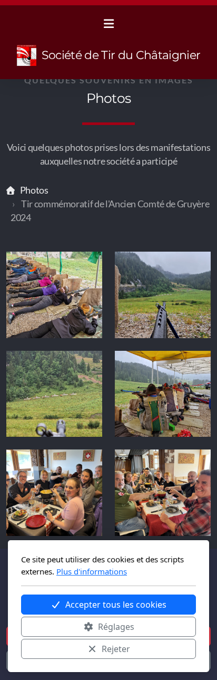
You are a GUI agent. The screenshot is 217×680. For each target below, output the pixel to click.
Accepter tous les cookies (115, 604)
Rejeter (116, 649)
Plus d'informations (91, 571)
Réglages (116, 627)
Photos (34, 190)
